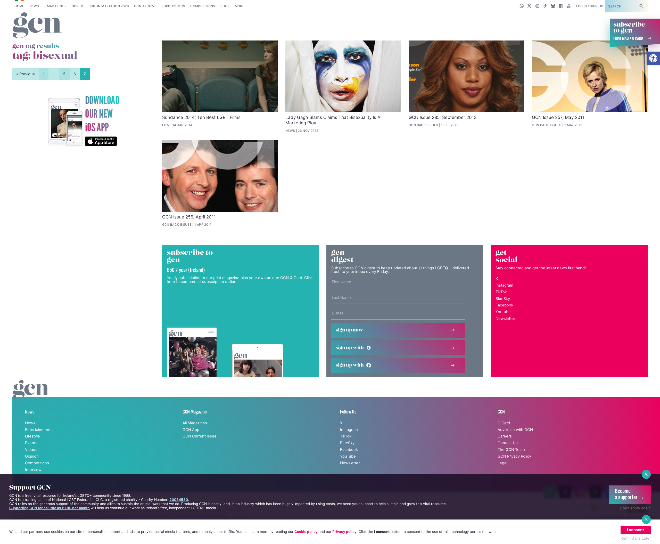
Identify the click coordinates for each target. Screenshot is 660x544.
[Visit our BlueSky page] (553, 6)
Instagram (504, 285)
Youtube (503, 312)
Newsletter (505, 318)
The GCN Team (511, 449)
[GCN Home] (37, 25)
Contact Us (508, 443)
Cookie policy (306, 532)
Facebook (504, 305)
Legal (502, 463)
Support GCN (173, 6)
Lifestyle (32, 436)
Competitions (202, 6)
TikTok (501, 292)
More (239, 6)
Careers (505, 436)
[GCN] (31, 395)
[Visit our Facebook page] (561, 6)
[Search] (641, 6)
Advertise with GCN (515, 429)
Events (31, 443)
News (34, 6)
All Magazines (195, 423)
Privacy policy (344, 532)
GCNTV (77, 6)
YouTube (348, 456)
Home (19, 6)
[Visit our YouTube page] (568, 6)
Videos (31, 449)
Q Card (504, 423)
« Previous (25, 74)
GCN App (191, 429)
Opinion (32, 456)
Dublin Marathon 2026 (108, 6)
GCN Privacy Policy (514, 456)
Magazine (55, 6)
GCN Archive (145, 6)
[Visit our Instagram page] (537, 6)
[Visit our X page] (529, 6)
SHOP (224, 6)
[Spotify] (83, 121)
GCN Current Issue (200, 436)
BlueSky (503, 298)
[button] (653, 58)
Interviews (34, 469)
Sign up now (349, 330)
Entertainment (38, 429)
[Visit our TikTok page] (545, 6)
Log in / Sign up (589, 6)
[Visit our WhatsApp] (521, 6)
